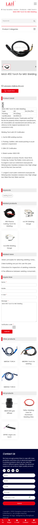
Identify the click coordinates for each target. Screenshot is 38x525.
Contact (25, 522)
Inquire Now (11, 91)
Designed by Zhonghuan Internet (18, 516)
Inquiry (34, 522)
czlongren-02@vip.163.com (14, 86)
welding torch (7, 196)
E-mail (17, 522)
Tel (3, 522)
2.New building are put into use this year (16, 263)
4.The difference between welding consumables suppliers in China (19, 271)
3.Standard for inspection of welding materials (18, 267)
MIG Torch (32, 9)
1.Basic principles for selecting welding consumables (19, 260)
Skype (9, 522)
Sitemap (6, 515)
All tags (12, 515)
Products (23, 9)
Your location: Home (10, 9)
